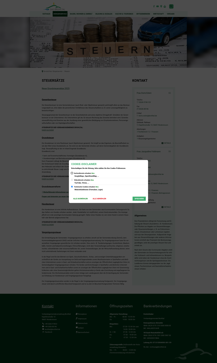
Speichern (139, 199)
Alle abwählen (99, 199)
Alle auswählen (80, 199)
